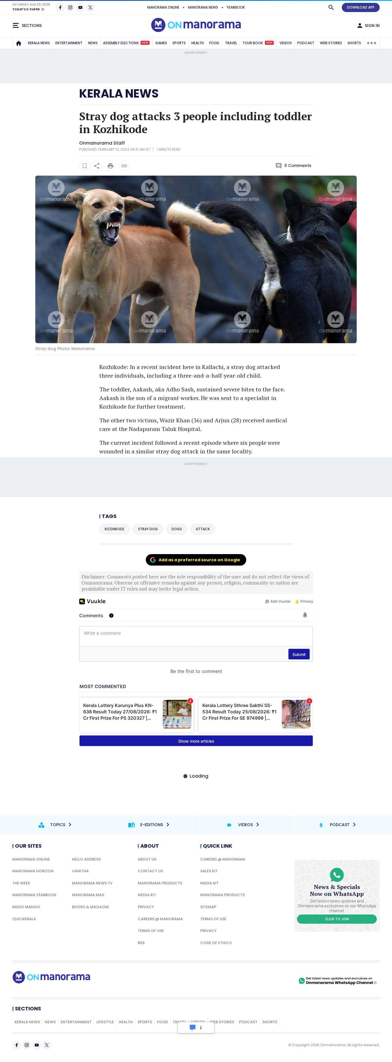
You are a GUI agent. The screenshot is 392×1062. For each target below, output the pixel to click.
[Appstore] (277, 980)
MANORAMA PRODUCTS (160, 883)
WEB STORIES (331, 42)
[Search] (331, 7)
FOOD (214, 42)
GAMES (161, 42)
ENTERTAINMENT (68, 42)
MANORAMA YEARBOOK (34, 895)
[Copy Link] (124, 165)
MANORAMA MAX (88, 895)
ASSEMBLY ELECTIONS (125, 42)
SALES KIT (209, 871)
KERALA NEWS (39, 42)
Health (126, 1022)
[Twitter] (90, 7)
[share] (96, 165)
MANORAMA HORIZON (33, 871)
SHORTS (354, 42)
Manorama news (203, 7)
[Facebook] (60, 7)
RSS (141, 942)
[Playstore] (237, 980)
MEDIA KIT (147, 895)
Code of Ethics (216, 942)
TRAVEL (231, 42)
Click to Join (337, 919)
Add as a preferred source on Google (199, 560)
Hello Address (86, 859)
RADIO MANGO (26, 907)
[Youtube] (80, 7)
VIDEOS (286, 42)
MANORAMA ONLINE (163, 7)
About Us (147, 859)
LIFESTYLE (105, 1022)
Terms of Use (151, 930)
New (145, 43)
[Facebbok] (16, 1045)
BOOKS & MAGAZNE (90, 907)
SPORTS (179, 42)
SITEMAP (208, 907)
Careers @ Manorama (160, 919)
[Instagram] (70, 7)
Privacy (146, 907)
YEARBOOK (236, 7)
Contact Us (150, 871)
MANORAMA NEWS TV (92, 883)
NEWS (93, 42)
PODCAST (305, 42)
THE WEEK (21, 883)
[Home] (18, 43)
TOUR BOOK (257, 42)
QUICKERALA (24, 919)
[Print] (110, 165)
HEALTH (197, 42)
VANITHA (80, 871)
